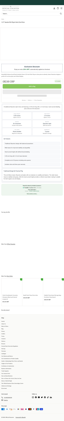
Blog (2, 328)
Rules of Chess (4, 326)
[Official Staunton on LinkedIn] (51, 397)
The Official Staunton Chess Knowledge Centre (12, 383)
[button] (32, 91)
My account (4, 388)
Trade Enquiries (5, 371)
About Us (3, 323)
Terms (2, 336)
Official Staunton (11, 244)
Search (3, 321)
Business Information (6, 368)
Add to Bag (32, 86)
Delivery (30, 100)
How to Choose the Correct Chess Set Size (11, 378)
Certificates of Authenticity (7, 366)
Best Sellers (10, 276)
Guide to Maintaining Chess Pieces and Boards (12, 361)
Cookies (3, 333)
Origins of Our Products (6, 363)
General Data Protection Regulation (9, 346)
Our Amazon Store (5, 373)
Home (2, 19)
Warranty (3, 351)
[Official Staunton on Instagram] (33, 397)
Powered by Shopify (21, 417)
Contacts (3, 338)
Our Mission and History (7, 356)
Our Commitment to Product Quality (9, 358)
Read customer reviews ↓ (32, 193)
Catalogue (3, 353)
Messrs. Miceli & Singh (6, 380)
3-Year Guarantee (38, 100)
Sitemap (3, 348)
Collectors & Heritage (6, 386)
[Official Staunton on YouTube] (39, 397)
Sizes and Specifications (6, 376)
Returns (24, 100)
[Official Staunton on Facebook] (36, 397)
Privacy (3, 331)
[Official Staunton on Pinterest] (45, 397)
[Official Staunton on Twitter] (42, 397)
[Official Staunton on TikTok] (48, 397)
